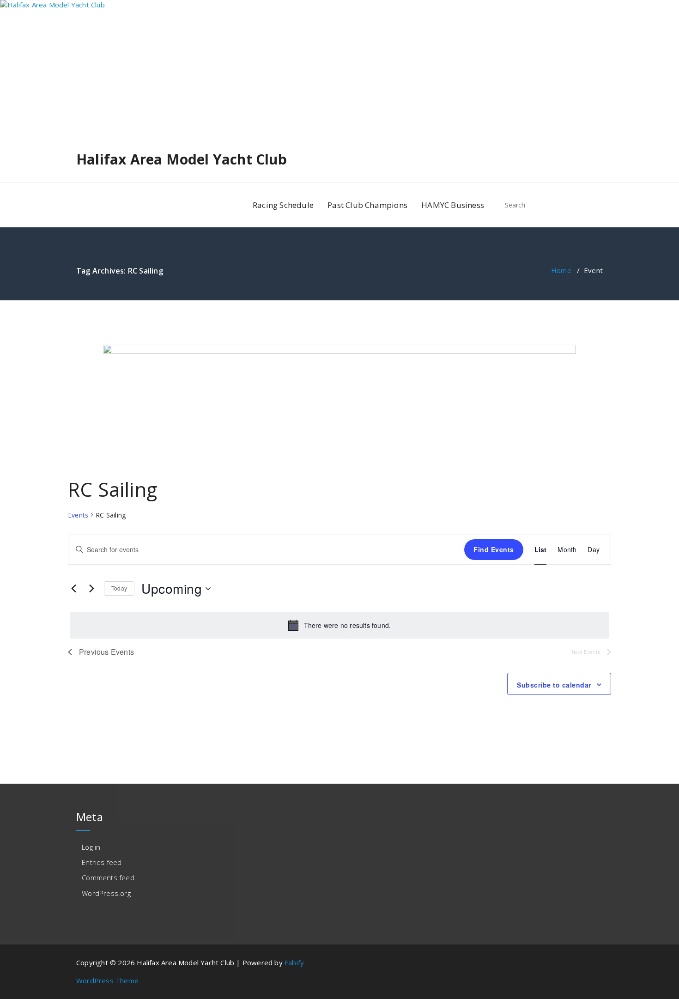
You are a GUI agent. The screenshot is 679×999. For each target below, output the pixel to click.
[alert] (339, 625)
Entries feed (101, 862)
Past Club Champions (367, 205)
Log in (91, 847)
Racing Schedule (283, 205)
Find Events (493, 549)
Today (119, 588)
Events (78, 515)
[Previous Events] (73, 588)
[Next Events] (91, 588)
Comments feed (108, 877)
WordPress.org (106, 893)
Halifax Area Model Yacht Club (181, 159)
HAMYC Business (452, 205)
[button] (592, 205)
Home (561, 270)
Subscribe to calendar (554, 684)
